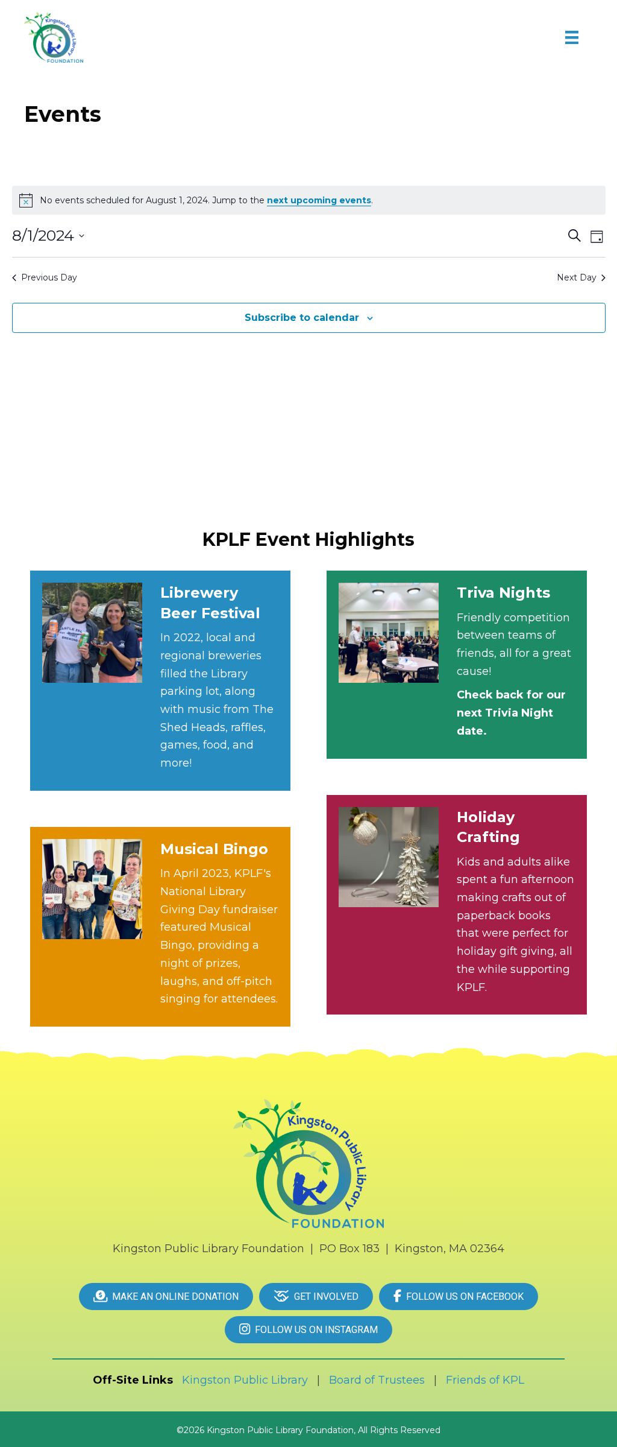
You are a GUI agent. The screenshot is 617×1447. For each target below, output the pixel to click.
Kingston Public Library (245, 1380)
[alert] (309, 200)
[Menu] (572, 37)
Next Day (577, 277)
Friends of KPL (485, 1380)
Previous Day (49, 277)
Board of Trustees (377, 1380)
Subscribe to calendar (302, 317)
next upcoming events (319, 200)
